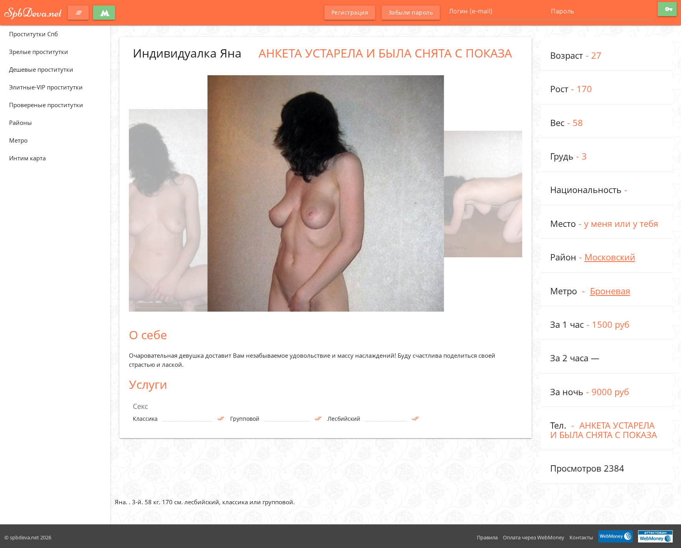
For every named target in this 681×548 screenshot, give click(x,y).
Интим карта (27, 158)
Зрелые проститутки (38, 52)
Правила (487, 537)
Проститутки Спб (33, 34)
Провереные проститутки (46, 105)
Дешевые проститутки (41, 69)
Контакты (581, 537)
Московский (609, 257)
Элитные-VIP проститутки (46, 87)
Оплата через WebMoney (533, 537)
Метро (18, 140)
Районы (20, 122)
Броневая (610, 291)
